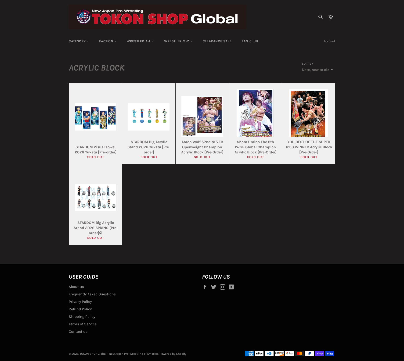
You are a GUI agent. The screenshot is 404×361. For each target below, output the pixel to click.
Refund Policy (80, 309)
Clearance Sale (217, 41)
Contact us (78, 331)
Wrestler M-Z (177, 41)
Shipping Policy (82, 316)
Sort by (307, 63)
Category (78, 41)
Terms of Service (83, 324)
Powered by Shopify (173, 353)
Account (329, 41)
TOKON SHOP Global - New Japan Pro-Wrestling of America (119, 353)
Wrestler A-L (139, 41)
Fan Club (250, 41)
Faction (106, 41)
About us (76, 286)
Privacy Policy (80, 301)
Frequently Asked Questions (92, 294)
